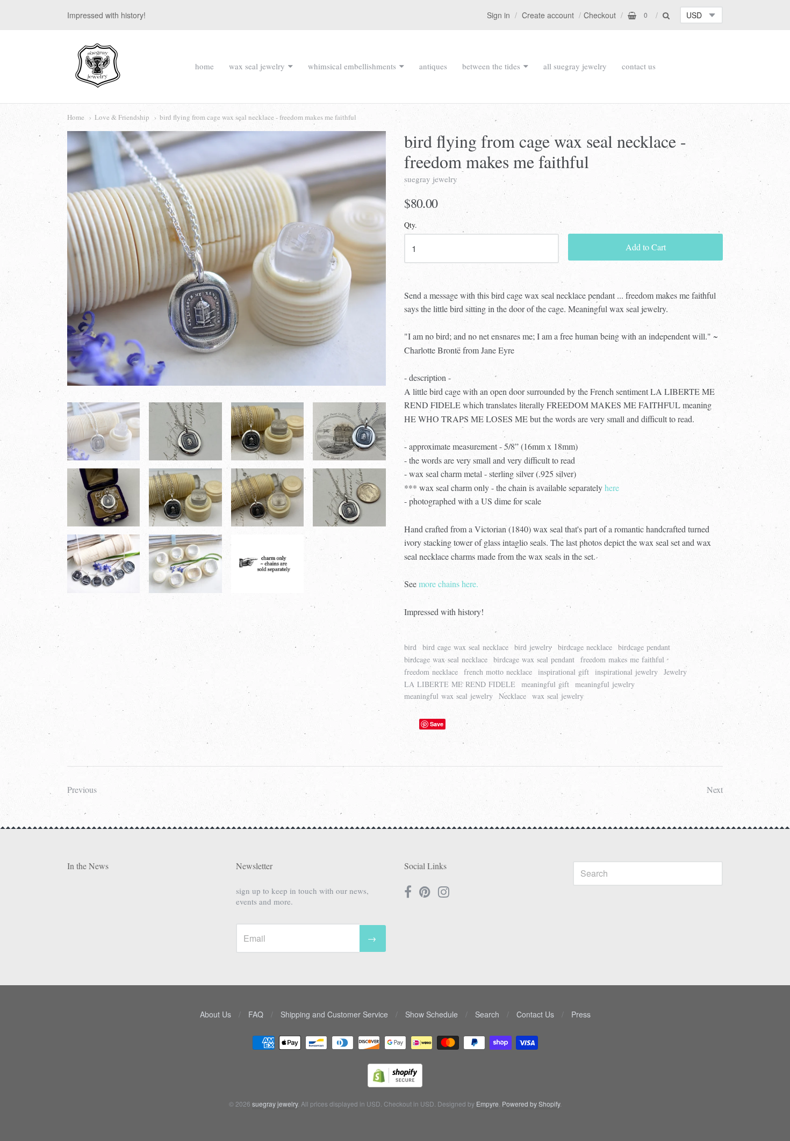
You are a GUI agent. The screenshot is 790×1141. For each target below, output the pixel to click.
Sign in (498, 15)
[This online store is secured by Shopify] (395, 1084)
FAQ (255, 1014)
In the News (88, 865)
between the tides (491, 66)
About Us (215, 1014)
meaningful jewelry (605, 684)
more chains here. (448, 583)
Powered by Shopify (531, 1103)
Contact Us (535, 1014)
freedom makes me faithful (622, 659)
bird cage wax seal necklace (465, 647)
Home (75, 117)
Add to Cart (646, 246)
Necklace (512, 696)
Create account (548, 15)
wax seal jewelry (257, 66)
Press (581, 1014)
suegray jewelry (430, 179)
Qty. (410, 225)
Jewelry (675, 672)
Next (715, 789)
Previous (82, 789)
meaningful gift (545, 684)
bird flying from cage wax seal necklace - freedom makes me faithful (258, 117)
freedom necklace (431, 672)
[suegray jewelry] (98, 82)
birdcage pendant (644, 647)
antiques (433, 66)
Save (436, 724)
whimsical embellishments (352, 66)
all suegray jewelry (575, 66)
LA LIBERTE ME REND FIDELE (459, 684)
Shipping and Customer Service (334, 1014)
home (204, 66)
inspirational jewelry (626, 672)
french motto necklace (498, 672)
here (612, 487)
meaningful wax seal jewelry (448, 696)
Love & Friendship (122, 117)
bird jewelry (533, 647)
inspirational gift (563, 672)
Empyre (487, 1103)
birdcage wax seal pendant (533, 659)
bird (410, 647)
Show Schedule (431, 1014)
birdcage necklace (585, 647)
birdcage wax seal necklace (445, 659)
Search (487, 1014)
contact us (639, 66)
